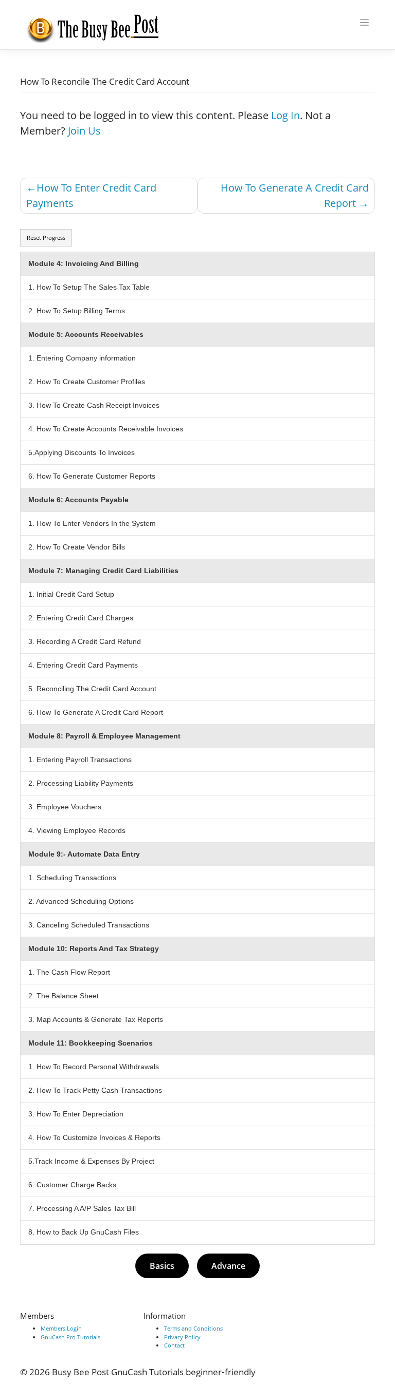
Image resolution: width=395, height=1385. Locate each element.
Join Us (84, 131)
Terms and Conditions (193, 1328)
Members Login (61, 1328)
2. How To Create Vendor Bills (76, 547)
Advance (228, 1266)
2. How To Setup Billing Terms (76, 311)
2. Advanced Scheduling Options (81, 901)
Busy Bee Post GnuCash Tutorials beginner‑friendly (154, 1372)
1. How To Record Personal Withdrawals (93, 1067)
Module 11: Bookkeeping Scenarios (91, 1043)
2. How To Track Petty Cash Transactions (95, 1090)
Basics (162, 1266)
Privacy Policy (182, 1337)
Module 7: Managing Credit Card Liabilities (103, 570)
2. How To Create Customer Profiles (86, 381)
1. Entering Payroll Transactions (80, 759)
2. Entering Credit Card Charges (80, 618)
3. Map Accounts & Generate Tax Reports (95, 1019)
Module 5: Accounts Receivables (85, 334)
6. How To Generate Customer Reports (91, 476)
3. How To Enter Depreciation (75, 1114)
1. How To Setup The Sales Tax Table (89, 287)
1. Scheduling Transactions (72, 878)
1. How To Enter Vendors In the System (92, 523)
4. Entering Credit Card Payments (83, 665)
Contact (174, 1345)
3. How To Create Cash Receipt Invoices (93, 405)
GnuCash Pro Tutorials (70, 1337)
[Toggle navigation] (364, 22)
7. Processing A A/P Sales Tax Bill (82, 1208)
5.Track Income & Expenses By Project (91, 1161)
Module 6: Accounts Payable (78, 500)
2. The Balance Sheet (63, 996)
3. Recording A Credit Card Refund (84, 641)
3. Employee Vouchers (64, 807)
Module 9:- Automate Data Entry (84, 854)
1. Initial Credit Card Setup (71, 594)
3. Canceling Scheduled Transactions (88, 925)
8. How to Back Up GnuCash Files (83, 1232)
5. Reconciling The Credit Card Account (92, 689)
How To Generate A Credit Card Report (295, 195)
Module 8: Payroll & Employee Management (104, 736)
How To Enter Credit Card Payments (91, 195)
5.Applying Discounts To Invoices (81, 452)
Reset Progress (46, 237)
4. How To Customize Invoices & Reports (94, 1137)
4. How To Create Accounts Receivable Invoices (105, 429)
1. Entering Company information (82, 358)
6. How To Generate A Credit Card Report (95, 712)
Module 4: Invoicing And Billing (83, 263)
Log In (285, 115)
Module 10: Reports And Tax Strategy (93, 948)
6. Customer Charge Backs (72, 1185)
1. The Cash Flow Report (69, 972)
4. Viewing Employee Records (76, 830)
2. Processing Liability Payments (80, 783)
